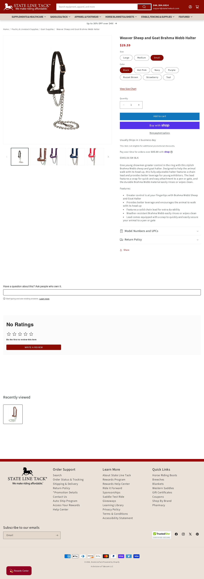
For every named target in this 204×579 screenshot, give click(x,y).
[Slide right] (108, 156)
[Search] (144, 7)
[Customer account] (190, 6)
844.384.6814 (161, 5)
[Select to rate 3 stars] (20, 334)
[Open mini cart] (197, 6)
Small (157, 57)
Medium (141, 57)
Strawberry (152, 77)
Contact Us (60, 497)
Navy (157, 70)
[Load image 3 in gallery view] (57, 156)
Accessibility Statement (118, 518)
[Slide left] (6, 156)
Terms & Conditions (115, 514)
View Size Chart (128, 89)
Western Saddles (163, 488)
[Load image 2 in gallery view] (38, 156)
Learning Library (113, 505)
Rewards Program (114, 480)
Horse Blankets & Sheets (119, 17)
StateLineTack (97, 562)
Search (57, 475)
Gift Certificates (162, 492)
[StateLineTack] (27, 7)
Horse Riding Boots (164, 475)
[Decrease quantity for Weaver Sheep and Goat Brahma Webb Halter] (123, 105)
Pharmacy (158, 505)
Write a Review (34, 347)
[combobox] (104, 7)
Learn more (44, 298)
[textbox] (102, 292)
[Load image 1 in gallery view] (19, 156)
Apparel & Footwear (86, 17)
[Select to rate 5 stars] (31, 334)
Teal (168, 77)
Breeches (158, 480)
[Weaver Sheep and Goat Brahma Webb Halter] (13, 414)
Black (126, 70)
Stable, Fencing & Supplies (156, 17)
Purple (171, 70)
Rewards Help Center (116, 484)
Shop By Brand (162, 501)
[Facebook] (176, 535)
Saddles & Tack (59, 17)
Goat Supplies (47, 29)
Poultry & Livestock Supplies (25, 29)
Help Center (60, 510)
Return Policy (61, 488)
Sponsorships (111, 492)
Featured (184, 17)
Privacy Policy (111, 510)
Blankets (158, 484)
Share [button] (126, 250)
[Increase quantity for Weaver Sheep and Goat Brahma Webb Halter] (138, 105)
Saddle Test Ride (113, 497)
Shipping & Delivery (65, 484)
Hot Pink (142, 70)
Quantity (124, 98)
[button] (160, 231)
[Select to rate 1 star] (8, 334)
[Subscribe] (56, 535)
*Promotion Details (65, 492)
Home (6, 29)
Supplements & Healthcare (27, 17)
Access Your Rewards (66, 505)
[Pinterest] (197, 535)
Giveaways (109, 501)
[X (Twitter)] (190, 535)
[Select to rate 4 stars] (25, 334)
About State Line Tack (117, 475)
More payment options (160, 133)
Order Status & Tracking (68, 480)
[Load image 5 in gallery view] (95, 156)
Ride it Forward (112, 488)
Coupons (158, 497)
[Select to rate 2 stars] (14, 334)
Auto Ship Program (65, 501)
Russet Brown (130, 77)
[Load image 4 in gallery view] (76, 156)
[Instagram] (183, 535)
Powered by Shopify (111, 562)
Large (126, 57)
